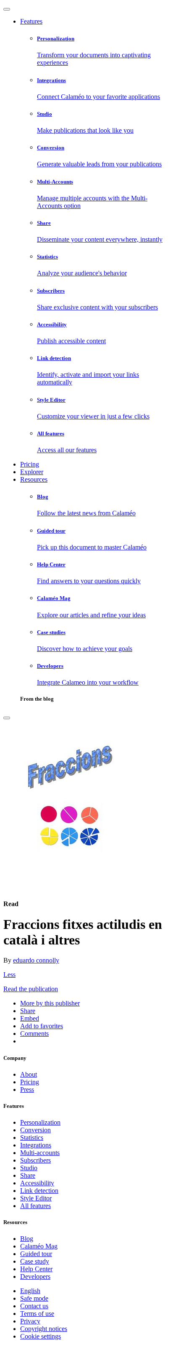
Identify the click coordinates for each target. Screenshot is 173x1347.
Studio (28, 1167)
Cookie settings (40, 1336)
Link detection (39, 1190)
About (28, 1074)
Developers (35, 1276)
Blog (26, 1238)
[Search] (6, 718)
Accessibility (37, 1183)
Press (27, 1089)
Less (9, 974)
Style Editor (36, 1198)
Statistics (31, 1137)
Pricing (29, 464)
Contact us (34, 1306)
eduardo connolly (36, 960)
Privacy (30, 1321)
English (30, 1290)
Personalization (40, 1122)
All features (35, 1205)
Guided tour (36, 1253)
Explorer (31, 471)
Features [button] (31, 21)
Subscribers (35, 1160)
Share (27, 1175)
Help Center (36, 1268)
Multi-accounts (40, 1152)
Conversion (35, 1130)
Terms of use (37, 1313)
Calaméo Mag (39, 1246)
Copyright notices (43, 1328)
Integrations (35, 1145)
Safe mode (34, 1298)
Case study (34, 1261)
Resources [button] (33, 479)
